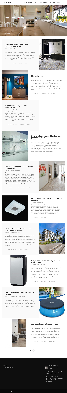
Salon (40, 2)
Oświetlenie (52, 2)
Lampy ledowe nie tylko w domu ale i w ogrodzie (46, 199)
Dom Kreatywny (7, 2)
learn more (6, 22)
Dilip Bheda (27, 391)
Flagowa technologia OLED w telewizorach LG (16, 106)
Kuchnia (35, 2)
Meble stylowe (37, 76)
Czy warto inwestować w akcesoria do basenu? (20, 293)
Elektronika (13, 109)
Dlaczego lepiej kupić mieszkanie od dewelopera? (19, 167)
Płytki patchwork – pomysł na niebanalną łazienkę (16, 45)
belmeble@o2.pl (9, 367)
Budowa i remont (28, 2)
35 (30, 350)
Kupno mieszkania (15, 170)
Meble (38, 78)
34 (27, 350)
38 (39, 350)
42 (43, 350)
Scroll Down (7, 33)
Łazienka (45, 2)
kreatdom (10, 63)
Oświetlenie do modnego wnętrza (44, 324)
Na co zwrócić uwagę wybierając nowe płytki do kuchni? (46, 137)
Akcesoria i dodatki (42, 264)
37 (36, 350)
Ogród (58, 2)
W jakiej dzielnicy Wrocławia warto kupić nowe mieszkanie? (18, 229)
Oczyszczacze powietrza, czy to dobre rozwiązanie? (45, 261)
